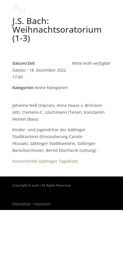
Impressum (42, 204)
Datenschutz (21, 204)
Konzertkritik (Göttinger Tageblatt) (45, 161)
